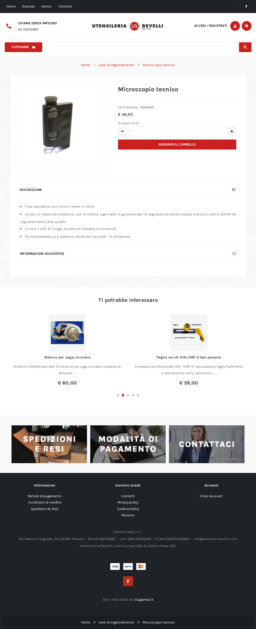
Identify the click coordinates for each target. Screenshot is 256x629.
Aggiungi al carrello (177, 144)
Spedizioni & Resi (44, 509)
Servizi (46, 6)
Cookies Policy (128, 509)
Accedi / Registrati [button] (210, 26)
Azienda (28, 6)
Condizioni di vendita (44, 502)
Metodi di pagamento (45, 496)
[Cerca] (245, 47)
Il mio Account (211, 496)
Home (11, 6)
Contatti (65, 6)
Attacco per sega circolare (67, 357)
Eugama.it (144, 599)
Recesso (128, 515)
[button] (118, 395)
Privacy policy (128, 502)
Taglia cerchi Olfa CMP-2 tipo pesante (188, 357)
